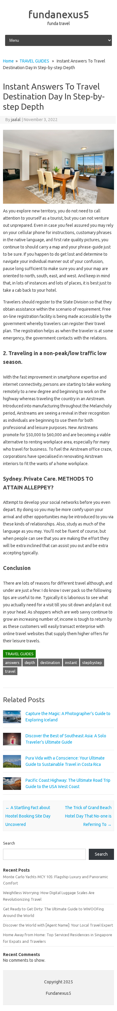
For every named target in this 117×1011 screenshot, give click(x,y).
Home (8, 61)
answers (12, 662)
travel (10, 671)
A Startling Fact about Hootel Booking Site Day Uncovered (27, 816)
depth (30, 662)
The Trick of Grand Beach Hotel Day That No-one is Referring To (88, 816)
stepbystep (92, 662)
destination (50, 662)
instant (71, 662)
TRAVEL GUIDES (34, 61)
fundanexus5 (58, 14)
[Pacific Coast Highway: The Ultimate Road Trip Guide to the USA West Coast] (12, 792)
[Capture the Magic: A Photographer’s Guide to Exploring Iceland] (12, 725)
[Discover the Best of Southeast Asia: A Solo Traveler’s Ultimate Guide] (12, 748)
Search (9, 843)
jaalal (16, 119)
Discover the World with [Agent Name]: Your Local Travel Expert (58, 925)
